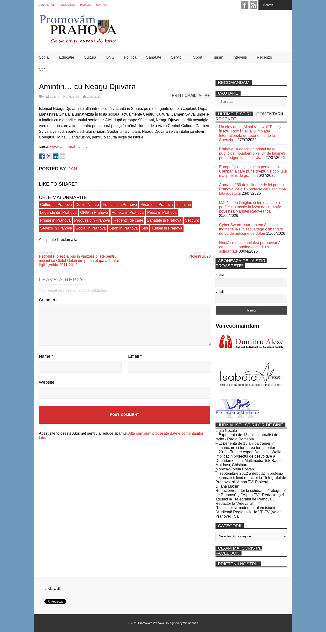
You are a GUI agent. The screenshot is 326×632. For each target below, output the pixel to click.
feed (253, 5)
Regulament (67, 5)
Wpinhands (190, 623)
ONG (110, 57)
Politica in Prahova (128, 212)
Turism (217, 57)
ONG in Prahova (94, 212)
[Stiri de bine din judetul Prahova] (78, 42)
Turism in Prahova (167, 228)
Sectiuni (192, 220)
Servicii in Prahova (56, 228)
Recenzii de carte (128, 220)
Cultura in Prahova (62, 96)
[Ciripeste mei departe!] (49, 156)
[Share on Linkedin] (55, 156)
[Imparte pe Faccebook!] (42, 156)
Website (46, 382)
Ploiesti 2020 (200, 256)
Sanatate (153, 57)
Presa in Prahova (162, 212)
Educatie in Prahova (120, 205)
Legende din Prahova (58, 212)
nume (220, 275)
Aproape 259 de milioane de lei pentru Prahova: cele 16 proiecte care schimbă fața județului (252, 189)
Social (44, 57)
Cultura (90, 57)
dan (72, 168)
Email (135, 356)
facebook (244, 5)
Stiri (42, 69)
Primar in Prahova (55, 220)
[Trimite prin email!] (62, 156)
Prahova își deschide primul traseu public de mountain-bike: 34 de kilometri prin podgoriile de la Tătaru (252, 153)
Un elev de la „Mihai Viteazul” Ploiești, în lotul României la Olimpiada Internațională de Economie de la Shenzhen (251, 133)
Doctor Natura (87, 205)
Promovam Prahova (151, 623)
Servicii (177, 57)
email (220, 291)
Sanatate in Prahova (164, 220)
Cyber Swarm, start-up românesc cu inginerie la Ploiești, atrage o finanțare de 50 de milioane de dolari (251, 229)
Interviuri (240, 57)
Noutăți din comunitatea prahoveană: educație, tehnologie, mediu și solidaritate (250, 247)
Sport (197, 57)
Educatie (66, 57)
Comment (48, 299)
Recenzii (264, 57)
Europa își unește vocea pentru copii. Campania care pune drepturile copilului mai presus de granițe (253, 171)
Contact (101, 5)
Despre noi (46, 5)
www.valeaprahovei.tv (68, 147)
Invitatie (85, 5)
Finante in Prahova (157, 205)
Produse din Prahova (92, 220)
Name (46, 356)
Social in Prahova (91, 228)
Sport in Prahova (123, 228)
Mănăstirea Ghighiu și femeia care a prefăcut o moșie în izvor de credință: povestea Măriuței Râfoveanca (250, 207)
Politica (130, 57)
